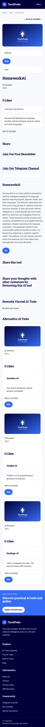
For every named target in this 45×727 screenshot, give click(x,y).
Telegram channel (10, 703)
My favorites (7, 707)
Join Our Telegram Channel (20, 168)
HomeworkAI (19, 13)
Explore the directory (13, 610)
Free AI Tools (7, 655)
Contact (5, 681)
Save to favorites (32, 19)
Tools (10, 13)
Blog (4, 663)
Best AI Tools (7, 659)
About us (6, 677)
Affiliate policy (8, 689)
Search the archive (10, 711)
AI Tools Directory (9, 650)
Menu (38, 4)
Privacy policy (8, 685)
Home (4, 13)
